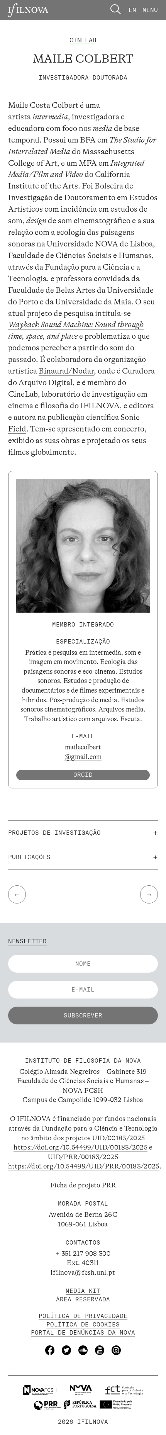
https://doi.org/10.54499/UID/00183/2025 (80, 1147)
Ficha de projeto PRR (83, 1185)
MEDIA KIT (83, 1290)
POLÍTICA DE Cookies (83, 1324)
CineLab (83, 40)
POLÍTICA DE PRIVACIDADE (83, 1316)
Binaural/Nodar (66, 371)
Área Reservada (83, 1299)
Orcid (83, 774)
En (132, 10)
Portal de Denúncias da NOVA (83, 1332)
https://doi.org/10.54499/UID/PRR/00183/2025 (83, 1166)
